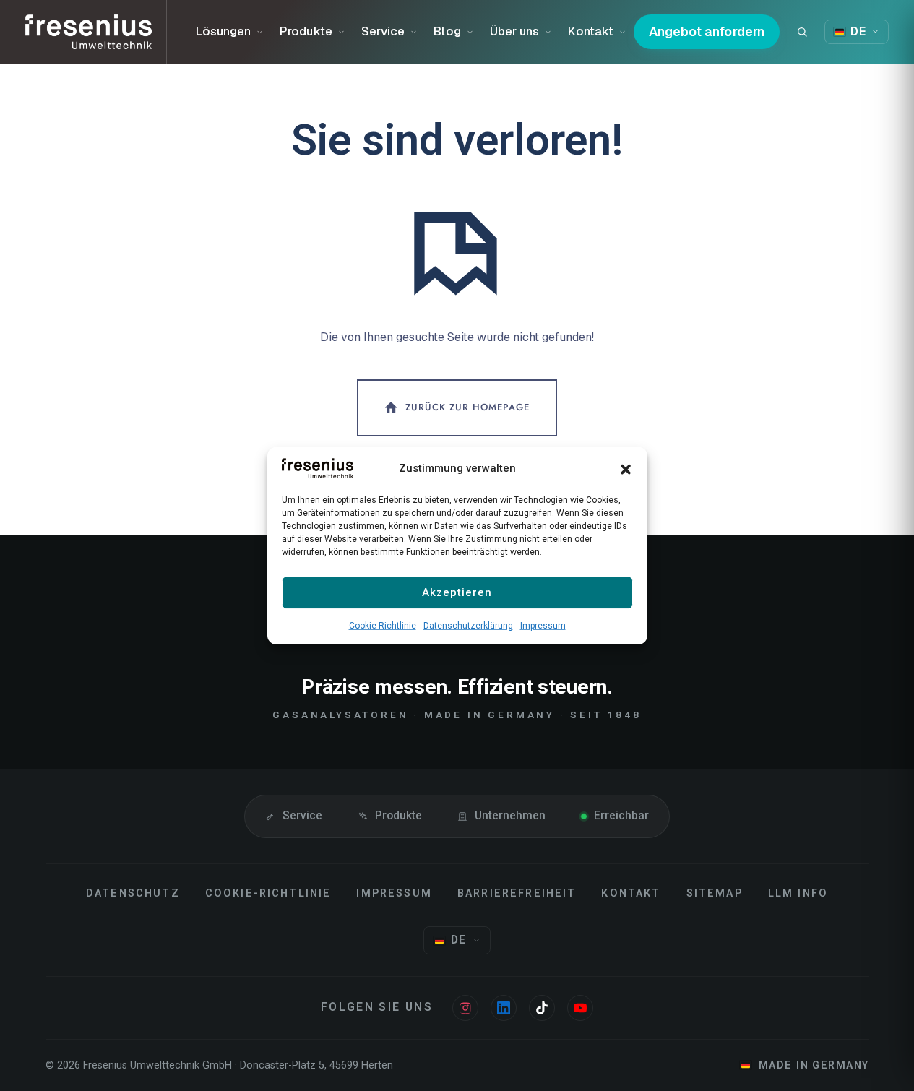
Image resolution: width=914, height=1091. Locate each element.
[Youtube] (580, 1008)
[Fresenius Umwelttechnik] (96, 32)
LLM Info (798, 893)
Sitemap (714, 893)
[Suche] (802, 32)
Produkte (306, 31)
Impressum (543, 625)
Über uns (515, 31)
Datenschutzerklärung (468, 625)
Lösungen (223, 31)
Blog (447, 31)
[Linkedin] (504, 1008)
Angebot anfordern (707, 31)
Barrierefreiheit (517, 893)
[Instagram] (465, 1008)
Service (383, 31)
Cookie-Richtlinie (382, 625)
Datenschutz (133, 893)
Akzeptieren (457, 592)
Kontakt (590, 31)
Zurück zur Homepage (467, 406)
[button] (625, 468)
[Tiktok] (542, 1008)
